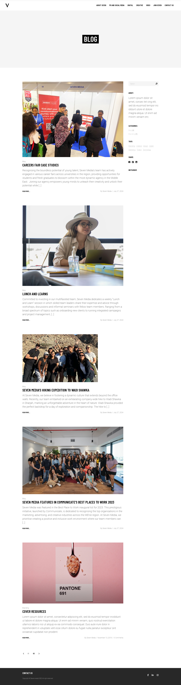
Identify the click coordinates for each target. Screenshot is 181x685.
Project (139, 150)
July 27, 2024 (118, 191)
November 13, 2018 (105, 638)
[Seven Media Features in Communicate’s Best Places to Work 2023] (72, 460)
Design (145, 146)
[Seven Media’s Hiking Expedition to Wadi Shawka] (60, 358)
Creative (139, 146)
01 (28, 653)
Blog (24, 162)
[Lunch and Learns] (72, 245)
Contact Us (27, 673)
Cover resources (34, 611)
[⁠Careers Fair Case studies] (72, 119)
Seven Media (107, 191)
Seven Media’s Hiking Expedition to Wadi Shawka (55, 390)
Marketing (132, 150)
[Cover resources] (72, 573)
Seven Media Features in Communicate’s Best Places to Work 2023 (68, 502)
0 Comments (118, 638)
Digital (151, 146)
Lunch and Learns (35, 294)
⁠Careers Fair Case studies (40, 165)
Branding (25, 608)
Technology (147, 150)
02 (34, 653)
